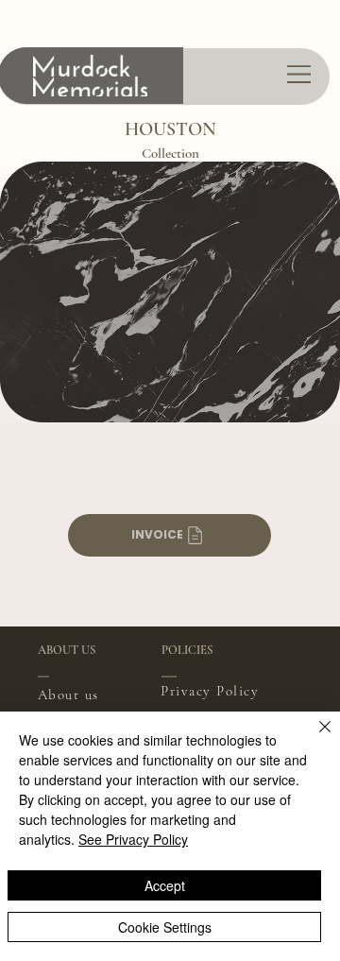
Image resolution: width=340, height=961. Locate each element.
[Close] (313, 738)
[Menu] (300, 74)
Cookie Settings (165, 927)
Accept (164, 885)
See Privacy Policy (133, 839)
